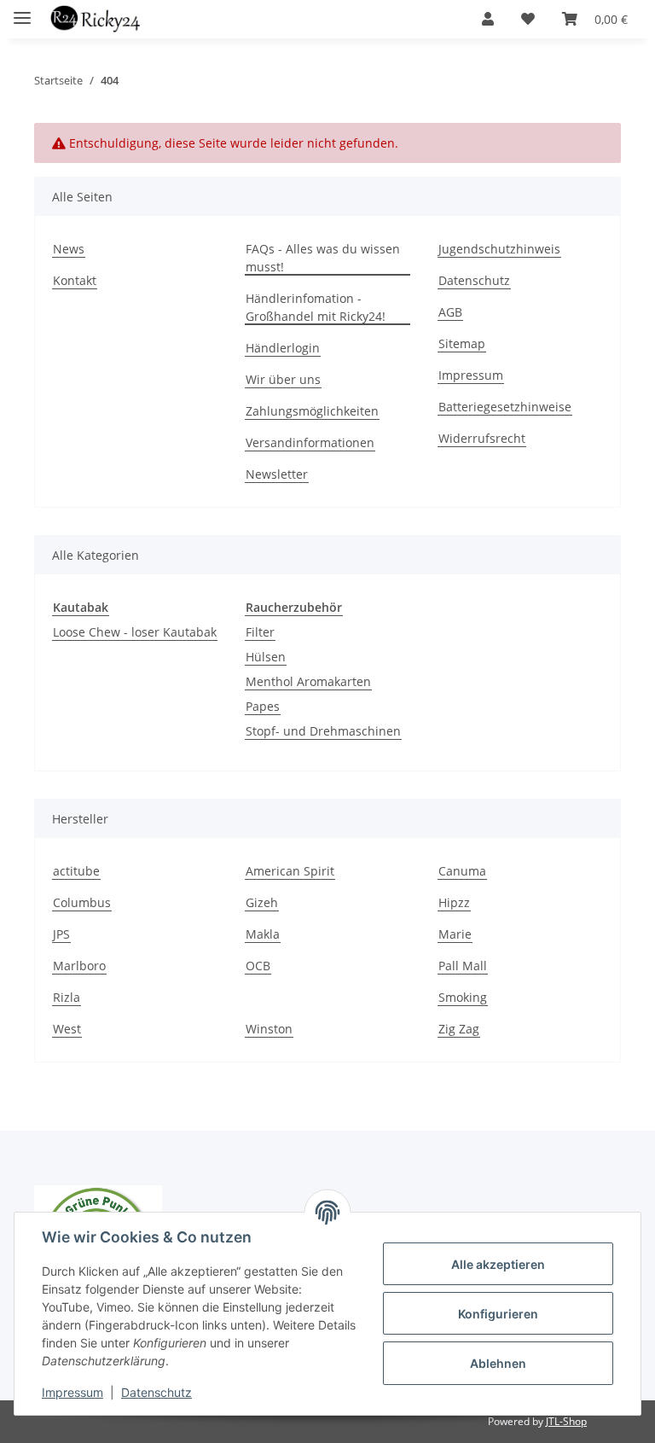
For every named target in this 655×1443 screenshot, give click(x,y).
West (67, 1029)
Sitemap (461, 343)
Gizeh (262, 902)
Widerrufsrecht (481, 438)
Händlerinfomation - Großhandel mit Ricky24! (315, 307)
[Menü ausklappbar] (22, 10)
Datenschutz (156, 1392)
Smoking (462, 997)
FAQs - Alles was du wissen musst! (323, 258)
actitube (76, 871)
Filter (260, 632)
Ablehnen (498, 1363)
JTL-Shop (566, 1421)
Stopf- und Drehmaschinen (323, 731)
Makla (263, 934)
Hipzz (454, 902)
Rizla (66, 997)
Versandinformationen (310, 442)
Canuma (462, 871)
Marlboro (79, 965)
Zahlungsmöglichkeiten (312, 411)
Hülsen (266, 657)
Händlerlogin (283, 348)
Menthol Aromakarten (308, 681)
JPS (61, 934)
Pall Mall (462, 965)
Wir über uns (283, 379)
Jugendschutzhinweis (499, 249)
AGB (450, 312)
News (68, 249)
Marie (455, 934)
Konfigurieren (498, 1313)
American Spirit (290, 871)
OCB (258, 965)
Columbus (82, 902)
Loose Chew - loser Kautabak (135, 632)
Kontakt (74, 280)
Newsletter (277, 474)
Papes (263, 706)
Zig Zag (458, 1029)
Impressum (72, 1392)
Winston (269, 1029)
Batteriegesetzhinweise (504, 407)
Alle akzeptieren (498, 1264)
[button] (487, 19)
